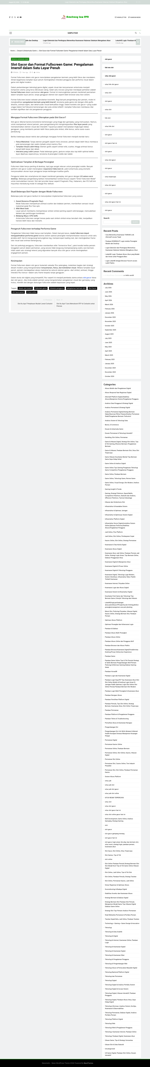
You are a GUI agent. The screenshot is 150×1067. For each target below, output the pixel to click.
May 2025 (108, 347)
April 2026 (108, 300)
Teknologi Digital (111, 980)
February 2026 (109, 309)
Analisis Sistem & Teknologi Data (116, 421)
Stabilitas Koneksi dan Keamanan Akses (118, 893)
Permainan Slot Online (112, 759)
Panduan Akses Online (112, 637)
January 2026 (109, 313)
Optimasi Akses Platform (113, 620)
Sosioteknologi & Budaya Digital (116, 889)
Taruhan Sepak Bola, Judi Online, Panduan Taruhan (122, 919)
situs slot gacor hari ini (113, 202)
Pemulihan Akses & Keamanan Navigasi (118, 723)
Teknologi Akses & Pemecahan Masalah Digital (121, 968)
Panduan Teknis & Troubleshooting (117, 719)
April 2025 (108, 351)
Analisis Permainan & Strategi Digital (117, 407)
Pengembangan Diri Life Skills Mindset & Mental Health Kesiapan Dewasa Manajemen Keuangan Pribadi (121, 733)
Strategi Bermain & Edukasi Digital (116, 898)
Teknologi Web (110, 1023)
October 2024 (109, 376)
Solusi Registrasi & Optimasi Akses (117, 885)
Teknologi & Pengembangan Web (116, 964)
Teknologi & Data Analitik (113, 932)
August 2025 (109, 334)
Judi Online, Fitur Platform (114, 532)
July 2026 (108, 288)
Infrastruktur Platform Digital (114, 519)
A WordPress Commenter (114, 275)
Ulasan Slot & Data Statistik (114, 1044)
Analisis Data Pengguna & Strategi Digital (119, 403)
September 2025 (110, 330)
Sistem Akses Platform (113, 776)
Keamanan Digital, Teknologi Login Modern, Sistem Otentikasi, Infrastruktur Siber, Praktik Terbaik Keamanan (120, 577)
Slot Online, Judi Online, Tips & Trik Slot (118, 872)
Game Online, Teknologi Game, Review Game (120, 478)
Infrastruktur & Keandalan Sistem (116, 506)
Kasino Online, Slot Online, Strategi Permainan (120, 540)
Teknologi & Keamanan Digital (115, 947)
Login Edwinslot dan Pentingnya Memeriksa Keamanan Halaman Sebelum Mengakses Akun (47, 40)
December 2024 (110, 368)
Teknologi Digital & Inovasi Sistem (116, 989)
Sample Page (73, 33)
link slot (108, 118)
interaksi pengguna (57, 288)
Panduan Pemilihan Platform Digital (117, 699)
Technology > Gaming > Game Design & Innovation (122, 923)
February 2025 (109, 359)
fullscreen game (41, 288)
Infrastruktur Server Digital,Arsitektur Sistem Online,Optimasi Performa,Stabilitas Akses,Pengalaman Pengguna (120, 525)
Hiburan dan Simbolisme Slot (115, 502)
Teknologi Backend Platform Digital (117, 972)
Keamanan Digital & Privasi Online (116, 566)
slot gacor (87, 278)
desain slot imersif (25, 288)
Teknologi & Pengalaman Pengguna (117, 959)
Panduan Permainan (111, 710)
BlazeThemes (88, 1063)
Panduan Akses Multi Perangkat (116, 633)
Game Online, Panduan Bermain (115, 474)
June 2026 (108, 292)
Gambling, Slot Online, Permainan (116, 437)
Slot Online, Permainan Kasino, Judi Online (119, 881)
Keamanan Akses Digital (113, 549)
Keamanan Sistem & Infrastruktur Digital (118, 592)
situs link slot (109, 126)
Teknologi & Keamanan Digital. (115, 951)
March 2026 (109, 304)
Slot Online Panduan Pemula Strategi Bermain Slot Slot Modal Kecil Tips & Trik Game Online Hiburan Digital (122, 866)
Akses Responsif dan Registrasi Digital (118, 392)
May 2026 (108, 296)
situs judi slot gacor (112, 789)
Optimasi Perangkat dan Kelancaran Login (119, 624)
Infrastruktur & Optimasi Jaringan (116, 510)
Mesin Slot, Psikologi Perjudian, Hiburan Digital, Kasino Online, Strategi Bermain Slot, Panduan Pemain (121, 613)
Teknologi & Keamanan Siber (114, 955)
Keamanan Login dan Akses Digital (117, 588)
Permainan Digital (111, 740)
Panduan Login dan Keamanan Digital (117, 676)
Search (106, 218)
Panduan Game (110, 656)
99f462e (15, 72)
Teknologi (108, 928)
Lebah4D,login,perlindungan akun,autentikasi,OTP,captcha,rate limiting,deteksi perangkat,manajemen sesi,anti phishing (122, 605)
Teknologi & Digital (111, 936)
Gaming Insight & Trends (113, 489)
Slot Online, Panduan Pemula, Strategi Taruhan (120, 877)
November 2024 (110, 372)
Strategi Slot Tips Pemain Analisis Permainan (120, 911)
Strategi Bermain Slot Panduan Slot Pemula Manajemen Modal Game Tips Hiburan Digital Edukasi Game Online (120, 904)
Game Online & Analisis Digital (115, 463)
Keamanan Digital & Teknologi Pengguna (118, 570)
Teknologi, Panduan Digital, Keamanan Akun (120, 1036)
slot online (108, 859)
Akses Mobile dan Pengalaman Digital (118, 388)
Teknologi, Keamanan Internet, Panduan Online (120, 1032)
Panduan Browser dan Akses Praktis (117, 645)
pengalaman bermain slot (76, 288)
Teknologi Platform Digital (114, 1019)
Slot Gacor (92, 288)
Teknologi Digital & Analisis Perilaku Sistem (120, 985)
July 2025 (108, 338)
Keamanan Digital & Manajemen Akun (118, 562)
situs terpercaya (110, 177)
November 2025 (110, 321)
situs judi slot (109, 785)
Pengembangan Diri (111, 727)
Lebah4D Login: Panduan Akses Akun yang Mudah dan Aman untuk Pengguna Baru (99, 2)
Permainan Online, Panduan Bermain (117, 748)
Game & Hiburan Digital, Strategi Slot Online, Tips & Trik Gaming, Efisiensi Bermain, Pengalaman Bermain (121, 444)
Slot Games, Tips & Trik (113, 855)
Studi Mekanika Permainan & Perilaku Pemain (120, 915)
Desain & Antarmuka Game (20, 59)
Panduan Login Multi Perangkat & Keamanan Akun (122, 691)
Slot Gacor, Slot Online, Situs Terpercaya (118, 851)
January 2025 (109, 364)
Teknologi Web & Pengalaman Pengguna (118, 1028)
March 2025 (109, 355)
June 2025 (108, 342)
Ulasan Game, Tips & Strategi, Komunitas (119, 1040)
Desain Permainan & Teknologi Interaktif (118, 433)
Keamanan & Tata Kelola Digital (115, 545)
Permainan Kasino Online (113, 744)
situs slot (108, 93)
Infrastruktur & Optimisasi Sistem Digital (118, 515)
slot (106, 825)
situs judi (108, 781)
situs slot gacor (110, 160)
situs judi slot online (112, 793)
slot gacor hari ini (111, 143)
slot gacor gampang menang (114, 834)
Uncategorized (110, 1049)
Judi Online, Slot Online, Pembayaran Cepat (119, 536)
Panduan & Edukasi (111, 628)
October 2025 (109, 326)
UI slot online (31, 292)
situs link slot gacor (112, 84)
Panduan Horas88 (111, 671)
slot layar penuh (18, 292)
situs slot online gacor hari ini (115, 814)
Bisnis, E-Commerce (112, 425)
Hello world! (130, 275)
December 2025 (110, 317)
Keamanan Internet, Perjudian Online (117, 583)
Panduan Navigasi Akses (113, 695)
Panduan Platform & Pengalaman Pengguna (119, 714)
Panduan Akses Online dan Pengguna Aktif (119, 641)
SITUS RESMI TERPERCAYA (114, 798)
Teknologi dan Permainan (113, 976)
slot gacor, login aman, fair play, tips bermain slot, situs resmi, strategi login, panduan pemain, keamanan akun (122, 844)
